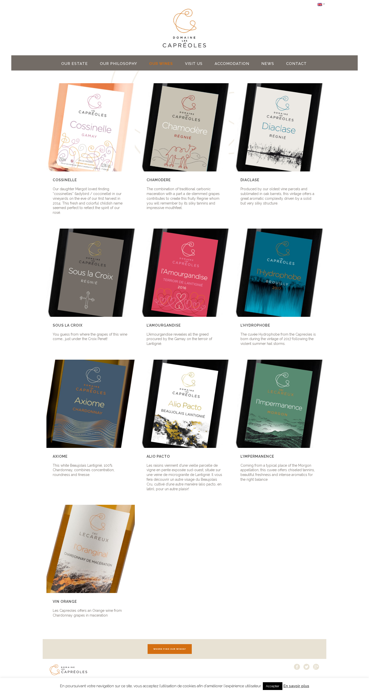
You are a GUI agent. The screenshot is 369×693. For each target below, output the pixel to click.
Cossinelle (65, 180)
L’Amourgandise (164, 325)
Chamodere (159, 180)
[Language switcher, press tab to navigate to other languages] (321, 4)
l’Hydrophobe (255, 325)
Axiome (60, 456)
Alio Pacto (158, 456)
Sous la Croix (68, 325)
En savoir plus (296, 686)
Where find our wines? (169, 649)
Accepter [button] (272, 686)
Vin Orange (65, 602)
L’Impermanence (257, 456)
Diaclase (249, 180)
